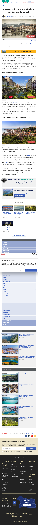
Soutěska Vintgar (6, 308)
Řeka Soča (5, 279)
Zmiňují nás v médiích (19, 510)
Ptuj (3, 299)
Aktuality (5, 242)
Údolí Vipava (5, 312)
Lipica (6, 162)
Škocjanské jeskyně (7, 310)
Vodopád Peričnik (6, 314)
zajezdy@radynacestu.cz (6, 506)
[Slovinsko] (8, 193)
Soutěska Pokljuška (7, 306)
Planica (4, 277)
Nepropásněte (6, 250)
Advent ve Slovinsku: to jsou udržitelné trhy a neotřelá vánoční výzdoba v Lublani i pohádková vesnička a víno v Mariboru (27, 346)
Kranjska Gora (6, 273)
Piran (4, 297)
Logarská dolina (6, 275)
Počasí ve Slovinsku (7, 320)
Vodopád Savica (6, 316)
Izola (4, 283)
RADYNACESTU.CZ (29, 433)
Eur (14, 504)
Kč (14, 502)
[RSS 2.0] (35, 436)
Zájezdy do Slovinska (19, 195)
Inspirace (5, 244)
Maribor (29, 155)
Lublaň (15, 103)
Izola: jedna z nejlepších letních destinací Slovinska (7, 214)
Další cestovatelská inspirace (19, 235)
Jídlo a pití (5, 246)
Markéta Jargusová (8, 16)
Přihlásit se (31, 448)
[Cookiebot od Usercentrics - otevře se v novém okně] (32, 254)
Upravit (18, 270)
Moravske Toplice (6, 293)
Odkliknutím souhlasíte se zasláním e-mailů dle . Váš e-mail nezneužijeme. (17, 451)
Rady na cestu (6, 322)
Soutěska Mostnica (7, 304)
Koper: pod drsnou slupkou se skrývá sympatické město (18, 214)
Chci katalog (27, 504)
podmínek (21, 451)
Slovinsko (26, 43)
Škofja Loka (5, 302)
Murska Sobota (6, 295)
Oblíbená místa (33, 43)
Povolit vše (31, 270)
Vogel (4, 318)
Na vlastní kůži (6, 248)
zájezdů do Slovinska (30, 193)
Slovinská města (6, 281)
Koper (4, 285)
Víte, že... (4, 324)
